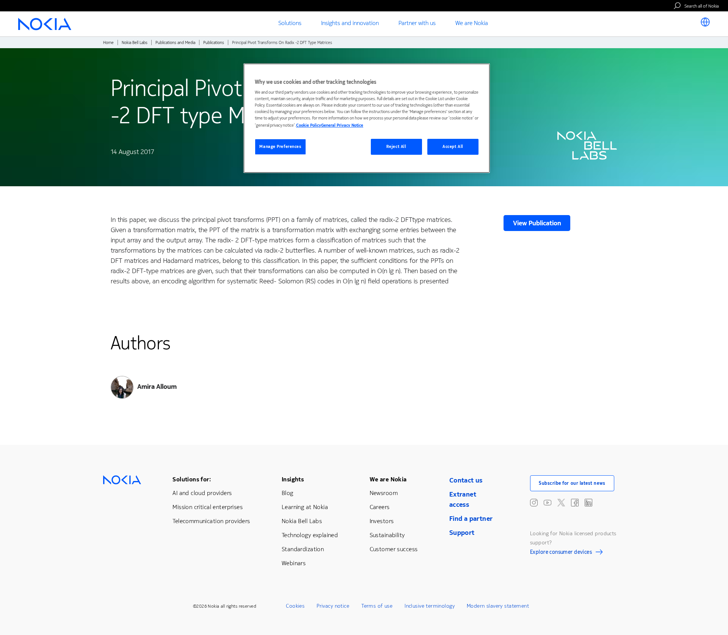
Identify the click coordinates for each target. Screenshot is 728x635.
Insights (293, 479)
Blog (287, 493)
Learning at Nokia (305, 507)
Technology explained (310, 535)
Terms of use (376, 606)
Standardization (303, 549)
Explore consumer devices (561, 553)
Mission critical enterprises (208, 507)
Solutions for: (192, 479)
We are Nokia (388, 479)
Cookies (295, 606)
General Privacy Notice (342, 125)
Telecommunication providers (211, 521)
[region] (366, 118)
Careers (380, 507)
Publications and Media (175, 42)
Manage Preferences (280, 146)
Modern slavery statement (498, 606)
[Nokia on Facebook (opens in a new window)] (575, 502)
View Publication (537, 223)
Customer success (394, 549)
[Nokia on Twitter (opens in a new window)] (561, 502)
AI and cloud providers (202, 493)
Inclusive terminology (430, 606)
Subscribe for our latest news (572, 483)
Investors (382, 521)
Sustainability (387, 535)
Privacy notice (333, 606)
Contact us (466, 480)
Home (108, 42)
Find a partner (471, 518)
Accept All (452, 146)
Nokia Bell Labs (134, 42)
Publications (213, 42)
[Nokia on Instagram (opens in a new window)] (534, 502)
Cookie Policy (308, 125)
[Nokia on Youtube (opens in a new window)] (547, 502)
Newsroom (384, 493)
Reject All (396, 146)
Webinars (294, 563)
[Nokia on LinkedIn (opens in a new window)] (588, 502)
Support (462, 532)
